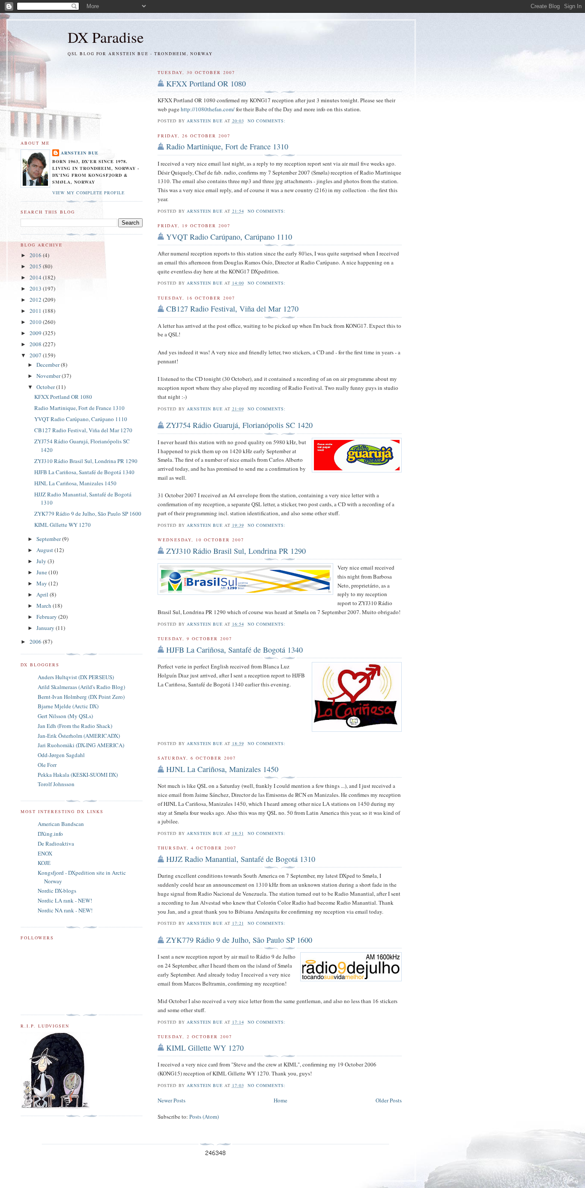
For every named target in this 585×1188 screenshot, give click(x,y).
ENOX (45, 853)
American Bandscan (61, 824)
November (49, 376)
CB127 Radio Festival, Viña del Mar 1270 (232, 308)
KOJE (44, 863)
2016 (36, 255)
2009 (36, 333)
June (42, 572)
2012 (36, 299)
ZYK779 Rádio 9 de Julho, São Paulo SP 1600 (239, 940)
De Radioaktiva (56, 843)
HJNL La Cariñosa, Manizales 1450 (222, 769)
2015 (36, 266)
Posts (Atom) (204, 1116)
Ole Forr (47, 765)
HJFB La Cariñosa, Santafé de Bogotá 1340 (234, 649)
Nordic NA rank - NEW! (65, 910)
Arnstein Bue (79, 153)
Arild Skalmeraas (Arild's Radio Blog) (81, 687)
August (45, 550)
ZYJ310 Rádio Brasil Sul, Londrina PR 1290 (236, 551)
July (42, 561)
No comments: (267, 121)
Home (280, 1100)
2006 (36, 641)
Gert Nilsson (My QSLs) (65, 716)
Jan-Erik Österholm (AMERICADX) (79, 736)
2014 (36, 277)
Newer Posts (171, 1100)
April (43, 594)
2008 (36, 344)
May (42, 583)
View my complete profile (88, 193)
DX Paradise (106, 37)
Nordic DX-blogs (57, 890)
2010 (36, 322)
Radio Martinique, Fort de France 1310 (227, 146)
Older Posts (389, 1100)
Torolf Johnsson (56, 784)
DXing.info (50, 834)
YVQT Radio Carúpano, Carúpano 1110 (229, 237)
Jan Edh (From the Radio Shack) (75, 726)
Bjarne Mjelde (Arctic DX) (68, 706)
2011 (36, 311)
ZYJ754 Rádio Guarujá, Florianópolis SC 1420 (239, 425)
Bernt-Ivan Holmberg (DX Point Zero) (81, 697)
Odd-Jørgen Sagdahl (61, 755)
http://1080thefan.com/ (208, 109)
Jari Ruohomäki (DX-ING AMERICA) (81, 745)
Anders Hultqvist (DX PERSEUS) (76, 677)
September (49, 539)
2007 (36, 355)
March (44, 605)
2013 (36, 288)
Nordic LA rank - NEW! (65, 900)
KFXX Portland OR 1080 (206, 83)
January (46, 628)
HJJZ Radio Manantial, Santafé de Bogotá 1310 (240, 859)
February (47, 617)
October (46, 387)
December (48, 364)
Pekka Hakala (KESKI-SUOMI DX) (78, 774)
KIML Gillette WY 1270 (205, 1047)
